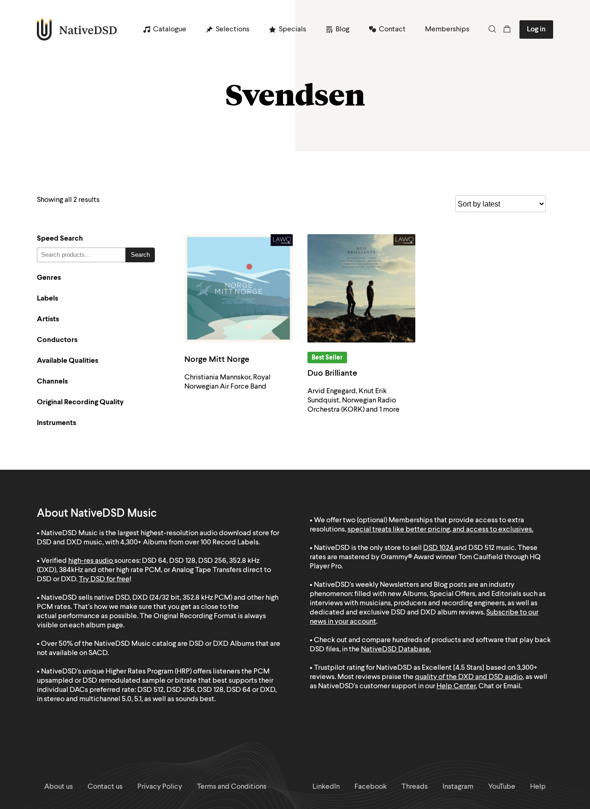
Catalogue (169, 29)
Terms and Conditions (231, 787)
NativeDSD (77, 29)
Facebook (370, 787)
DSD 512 (481, 548)
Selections (232, 29)
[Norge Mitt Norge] (238, 288)
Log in (536, 29)
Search (140, 254)
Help (538, 787)
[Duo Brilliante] (361, 288)
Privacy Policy (159, 787)
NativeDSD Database (395, 649)
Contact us (105, 787)
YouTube (501, 787)
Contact (392, 29)
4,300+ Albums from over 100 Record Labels (189, 542)
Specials (292, 29)
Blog (342, 29)
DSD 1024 (438, 548)
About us (58, 787)
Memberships (447, 29)
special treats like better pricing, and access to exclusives (440, 529)
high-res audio (90, 561)
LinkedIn (326, 787)
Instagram (457, 787)
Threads (414, 787)
